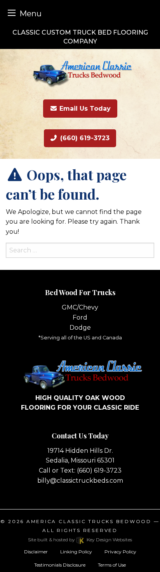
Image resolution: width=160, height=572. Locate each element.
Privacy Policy (120, 552)
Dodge (80, 327)
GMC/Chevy (80, 307)
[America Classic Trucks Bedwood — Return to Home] (80, 73)
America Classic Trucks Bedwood (88, 521)
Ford (80, 317)
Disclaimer (36, 552)
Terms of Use (112, 565)
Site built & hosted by (80, 539)
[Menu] (12, 12)
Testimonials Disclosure (59, 565)
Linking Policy (76, 552)
